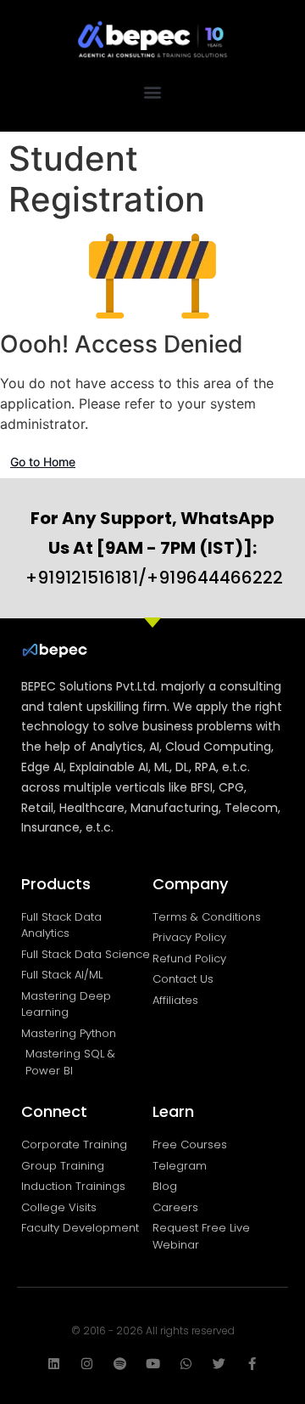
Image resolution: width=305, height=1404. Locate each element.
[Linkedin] (53, 1363)
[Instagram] (86, 1363)
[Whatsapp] (186, 1363)
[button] (153, 92)
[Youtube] (153, 1363)
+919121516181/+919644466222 (154, 547)
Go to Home (42, 461)
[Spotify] (120, 1363)
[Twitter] (219, 1363)
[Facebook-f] (252, 1363)
